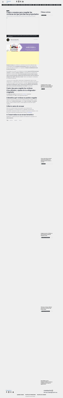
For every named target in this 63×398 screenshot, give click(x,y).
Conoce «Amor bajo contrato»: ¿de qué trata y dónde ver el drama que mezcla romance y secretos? (46, 160)
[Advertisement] (23, 57)
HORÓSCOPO (37, 4)
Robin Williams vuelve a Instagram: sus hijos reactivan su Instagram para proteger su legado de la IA (46, 382)
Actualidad (44, 4)
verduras (24, 94)
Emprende (51, 4)
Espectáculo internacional (45, 237)
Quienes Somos (20, 394)
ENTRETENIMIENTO (14, 4)
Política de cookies (41, 394)
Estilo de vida (22, 4)
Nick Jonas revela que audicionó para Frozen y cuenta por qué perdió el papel (46, 308)
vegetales (15, 120)
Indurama (11, 120)
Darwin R (36, 396)
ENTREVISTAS (58, 4)
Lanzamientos (44, 15)
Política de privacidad (30, 394)
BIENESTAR (30, 4)
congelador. (29, 112)
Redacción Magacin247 (15, 39)
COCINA (8, 10)
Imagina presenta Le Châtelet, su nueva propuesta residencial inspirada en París (46, 234)
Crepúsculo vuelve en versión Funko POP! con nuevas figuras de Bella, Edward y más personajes (47, 85)
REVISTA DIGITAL (5, 4)
